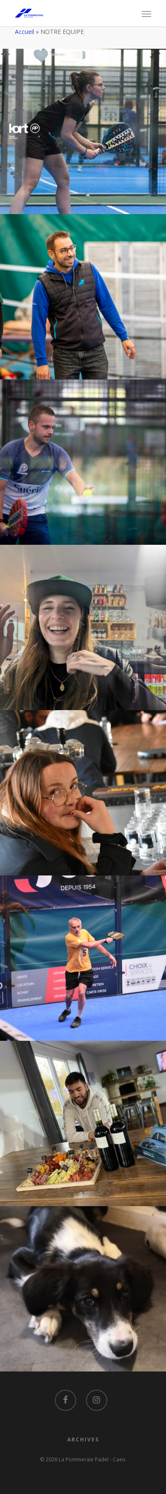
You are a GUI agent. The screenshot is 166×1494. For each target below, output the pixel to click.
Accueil (24, 32)
